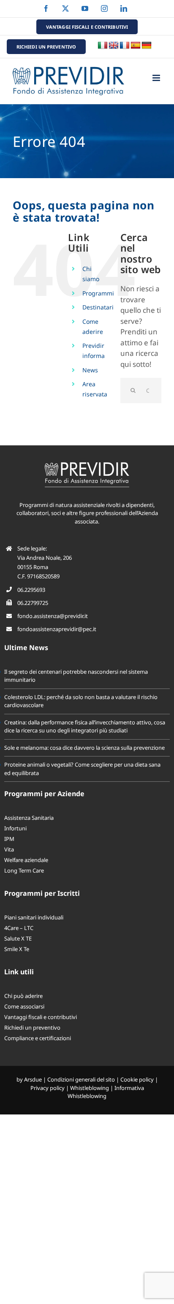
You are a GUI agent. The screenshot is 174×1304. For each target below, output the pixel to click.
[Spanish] (135, 45)
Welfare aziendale (26, 860)
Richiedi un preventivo (32, 1027)
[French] (125, 45)
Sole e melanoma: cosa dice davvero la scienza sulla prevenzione (84, 747)
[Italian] (103, 45)
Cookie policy (137, 1079)
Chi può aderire (23, 996)
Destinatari (98, 307)
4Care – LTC (18, 928)
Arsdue (33, 1079)
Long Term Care (24, 870)
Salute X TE (18, 938)
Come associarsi (24, 1006)
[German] (146, 45)
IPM (9, 839)
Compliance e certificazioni (37, 1038)
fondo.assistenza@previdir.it (52, 616)
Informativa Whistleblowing (106, 1092)
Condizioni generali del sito (81, 1079)
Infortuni (15, 828)
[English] (114, 45)
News (90, 370)
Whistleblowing (89, 1088)
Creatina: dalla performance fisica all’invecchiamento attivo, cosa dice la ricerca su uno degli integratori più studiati (84, 726)
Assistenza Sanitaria (29, 817)
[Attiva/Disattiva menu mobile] (156, 77)
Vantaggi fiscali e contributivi (40, 1017)
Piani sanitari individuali (33, 917)
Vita (9, 849)
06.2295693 (31, 590)
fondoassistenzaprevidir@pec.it (56, 629)
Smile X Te (16, 949)
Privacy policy (47, 1088)
